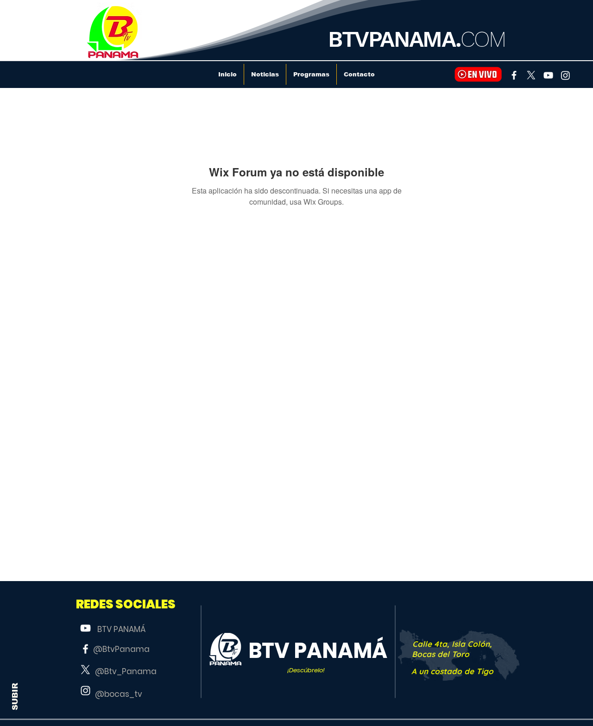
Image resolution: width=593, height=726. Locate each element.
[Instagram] (565, 75)
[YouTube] (548, 75)
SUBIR (15, 696)
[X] (531, 75)
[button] (126, 604)
